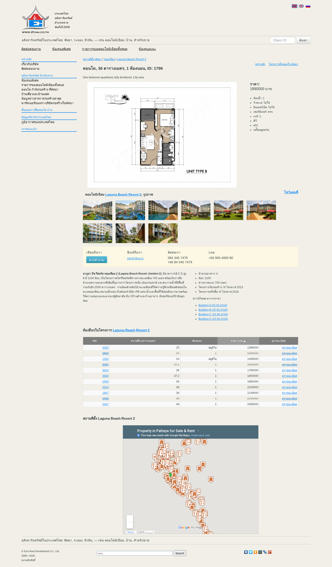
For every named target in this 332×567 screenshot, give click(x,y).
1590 (105, 381)
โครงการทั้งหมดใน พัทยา (283, 64)
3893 (105, 353)
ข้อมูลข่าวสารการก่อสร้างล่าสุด (41, 98)
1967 (105, 393)
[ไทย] (294, 6)
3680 (105, 376)
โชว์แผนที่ (291, 192)
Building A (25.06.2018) (213, 305)
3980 (105, 364)
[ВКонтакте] (246, 552)
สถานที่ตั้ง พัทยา (93, 59)
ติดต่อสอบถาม (31, 49)
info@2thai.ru (135, 258)
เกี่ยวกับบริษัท (30, 64)
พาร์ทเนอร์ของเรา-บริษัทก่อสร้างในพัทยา (47, 103)
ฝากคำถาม (96, 259)
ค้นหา (303, 40)
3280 (105, 347)
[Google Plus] (269, 552)
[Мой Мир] (260, 552)
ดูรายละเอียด (289, 347)
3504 (105, 387)
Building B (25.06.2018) (213, 309)
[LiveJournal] (265, 552)
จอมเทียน (109, 59)
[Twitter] (250, 552)
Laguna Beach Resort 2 (131, 59)
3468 (105, 398)
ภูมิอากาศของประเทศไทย (37, 122)
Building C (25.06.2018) (213, 314)
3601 (105, 370)
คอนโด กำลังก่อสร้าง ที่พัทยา (39, 89)
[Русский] (308, 6)
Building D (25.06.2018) (213, 319)
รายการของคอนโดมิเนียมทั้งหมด (104, 49)
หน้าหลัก (26, 59)
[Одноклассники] (255, 552)
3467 (105, 404)
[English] (301, 6)
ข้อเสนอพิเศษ (61, 49)
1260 (105, 359)
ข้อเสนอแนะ (147, 49)
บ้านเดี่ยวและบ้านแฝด (35, 94)
